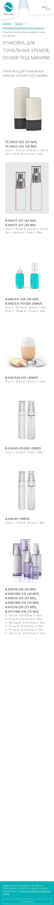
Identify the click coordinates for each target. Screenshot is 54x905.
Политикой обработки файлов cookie (27, 892)
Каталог (19, 23)
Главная (7, 23)
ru (43, 7)
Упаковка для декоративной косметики (23, 27)
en (49, 9)
